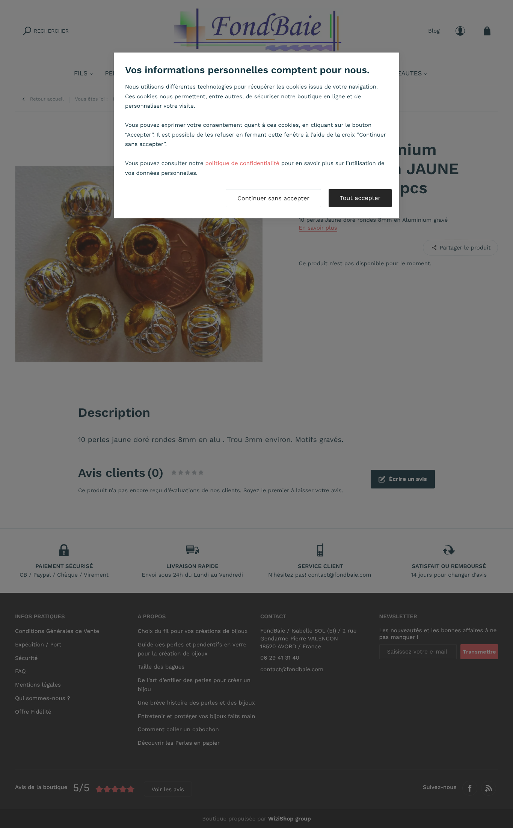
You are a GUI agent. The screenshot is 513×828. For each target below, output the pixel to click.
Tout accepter (360, 197)
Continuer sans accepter (273, 198)
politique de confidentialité (242, 163)
